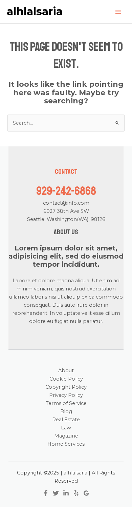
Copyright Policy (66, 387)
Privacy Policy (66, 395)
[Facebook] (46, 493)
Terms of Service (66, 403)
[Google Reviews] (86, 493)
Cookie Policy (66, 379)
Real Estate (66, 420)
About (66, 370)
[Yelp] (76, 493)
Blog (66, 411)
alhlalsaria (35, 11)
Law (66, 428)
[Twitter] (56, 493)
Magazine (66, 436)
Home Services (66, 444)
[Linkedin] (66, 493)
